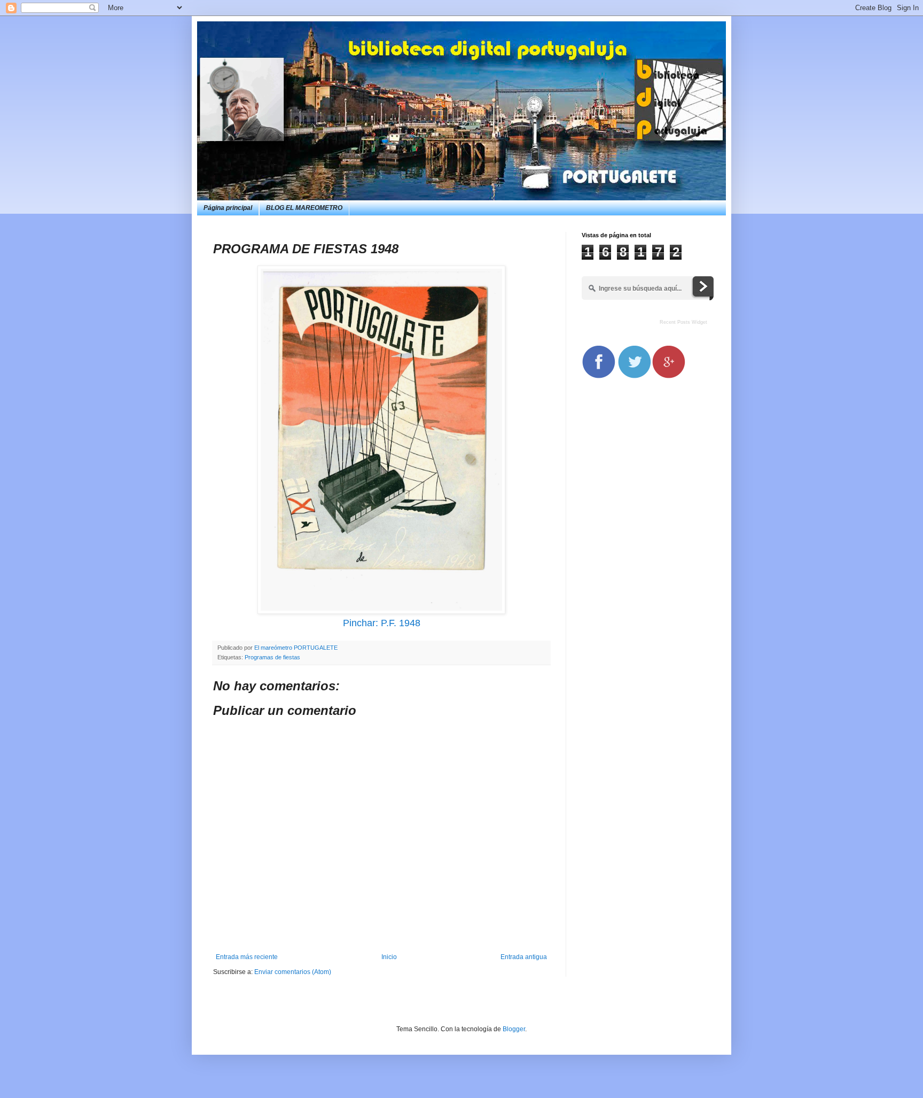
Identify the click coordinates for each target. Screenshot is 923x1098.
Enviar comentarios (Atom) (292, 972)
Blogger (514, 1029)
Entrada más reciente (247, 957)
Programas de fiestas (272, 657)
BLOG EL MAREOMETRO (304, 208)
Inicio (389, 957)
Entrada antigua (523, 957)
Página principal (228, 208)
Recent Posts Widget (683, 322)
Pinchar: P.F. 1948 (381, 623)
